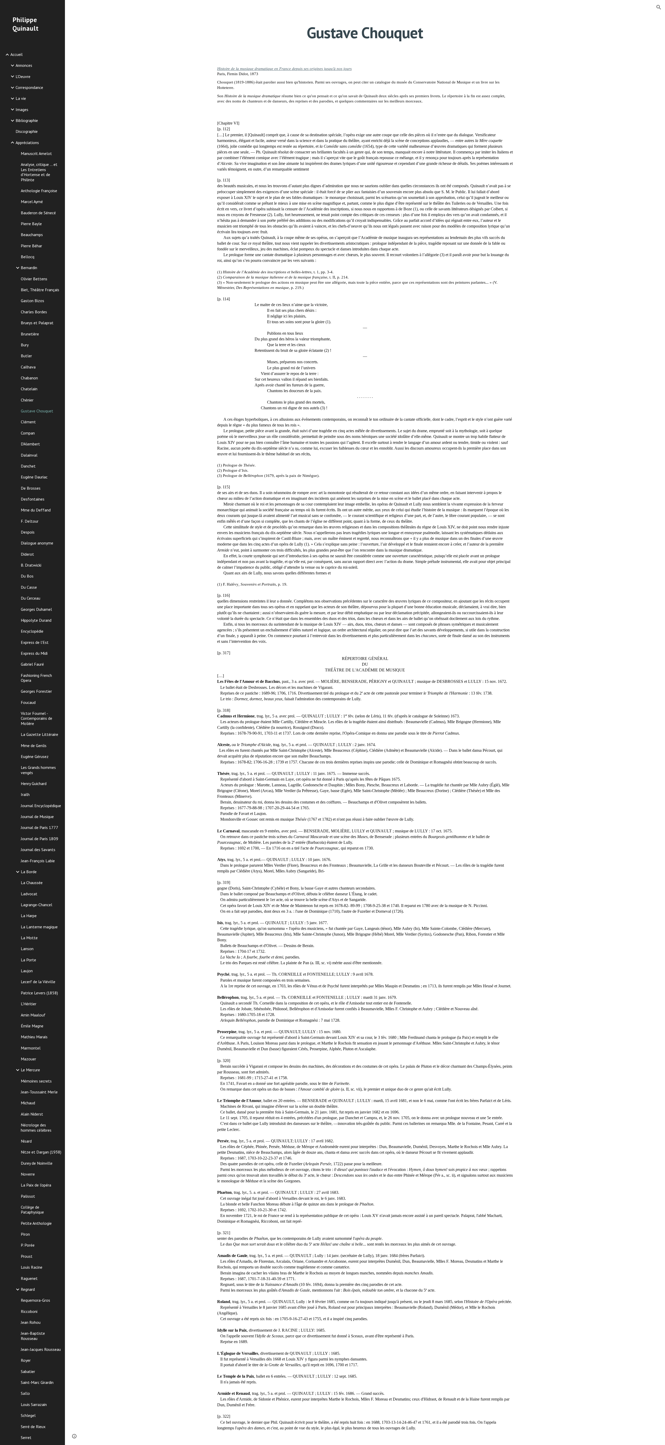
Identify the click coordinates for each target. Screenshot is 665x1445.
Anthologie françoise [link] (39, 190)
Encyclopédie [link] (32, 631)
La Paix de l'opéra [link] (36, 1185)
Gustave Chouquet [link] (37, 410)
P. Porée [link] (28, 1245)
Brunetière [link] (30, 333)
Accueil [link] (16, 54)
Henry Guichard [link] (33, 783)
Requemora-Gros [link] (35, 1300)
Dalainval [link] (29, 455)
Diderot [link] (27, 554)
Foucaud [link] (28, 702)
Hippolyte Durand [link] (36, 620)
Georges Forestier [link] (36, 691)
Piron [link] (25, 1234)
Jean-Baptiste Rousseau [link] (33, 1336)
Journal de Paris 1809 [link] (39, 838)
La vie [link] (21, 98)
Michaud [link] (28, 1102)
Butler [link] (26, 355)
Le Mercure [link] (30, 1069)
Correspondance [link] (29, 87)
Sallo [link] (25, 1393)
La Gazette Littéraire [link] (39, 734)
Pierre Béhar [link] (31, 245)
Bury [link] (25, 344)
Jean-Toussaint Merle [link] (39, 1091)
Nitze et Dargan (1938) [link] (41, 1152)
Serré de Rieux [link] (33, 1426)
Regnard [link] (28, 1289)
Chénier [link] (27, 400)
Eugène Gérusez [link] (35, 756)
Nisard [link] (26, 1141)
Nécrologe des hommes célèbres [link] (36, 1127)
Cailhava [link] (28, 367)
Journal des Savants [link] (38, 849)
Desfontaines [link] (32, 499)
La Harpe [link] (29, 915)
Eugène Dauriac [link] (34, 476)
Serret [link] (26, 1437)
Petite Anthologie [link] (36, 1223)
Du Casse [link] (29, 587)
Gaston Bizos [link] (32, 300)
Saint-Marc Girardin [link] (37, 1382)
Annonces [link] (24, 65)
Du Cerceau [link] (30, 598)
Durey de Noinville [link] (36, 1163)
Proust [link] (26, 1256)
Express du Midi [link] (34, 653)
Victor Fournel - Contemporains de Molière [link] (36, 718)
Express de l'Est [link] (35, 642)
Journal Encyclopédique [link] (41, 805)
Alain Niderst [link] (32, 1114)
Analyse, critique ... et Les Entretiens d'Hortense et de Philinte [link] (39, 172)
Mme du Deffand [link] (36, 510)
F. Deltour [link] (29, 521)
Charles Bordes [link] (34, 311)
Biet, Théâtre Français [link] (40, 289)
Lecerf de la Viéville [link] (38, 981)
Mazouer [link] (28, 1058)
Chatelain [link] (29, 388)
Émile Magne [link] (32, 1025)
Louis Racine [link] (31, 1267)
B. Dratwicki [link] (31, 565)
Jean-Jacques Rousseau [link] (41, 1349)
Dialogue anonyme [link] (37, 543)
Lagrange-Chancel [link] (36, 904)
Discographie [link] (27, 131)
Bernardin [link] (29, 267)
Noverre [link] (28, 1174)
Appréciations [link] (27, 142)
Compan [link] (28, 433)
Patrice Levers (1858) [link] (39, 992)
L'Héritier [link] (28, 1003)
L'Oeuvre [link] (23, 76)
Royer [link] (26, 1360)
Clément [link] (28, 421)
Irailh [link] (25, 794)
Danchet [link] (28, 466)
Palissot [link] (28, 1196)
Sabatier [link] (28, 1371)
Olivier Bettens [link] (34, 278)
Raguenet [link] (29, 1278)
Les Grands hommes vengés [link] (38, 770)
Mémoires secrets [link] (36, 1081)
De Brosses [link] (31, 488)
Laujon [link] (27, 970)
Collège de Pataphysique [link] (32, 1209)
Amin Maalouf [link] (33, 1015)
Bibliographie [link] (27, 120)
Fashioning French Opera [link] (36, 678)
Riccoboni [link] (29, 1311)
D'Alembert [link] (30, 443)
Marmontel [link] (31, 1048)
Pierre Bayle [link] (31, 223)
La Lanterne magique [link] (39, 926)
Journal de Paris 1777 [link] (39, 827)
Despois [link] (28, 532)
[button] (659, 7)
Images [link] (22, 109)
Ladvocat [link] (29, 893)
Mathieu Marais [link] (34, 1036)
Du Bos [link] (27, 576)
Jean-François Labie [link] (38, 860)
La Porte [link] (28, 959)
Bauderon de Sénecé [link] (38, 212)
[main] (365, 32)
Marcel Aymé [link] (32, 201)
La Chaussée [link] (32, 882)
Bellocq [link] (27, 256)
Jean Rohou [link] (31, 1322)
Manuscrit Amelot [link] (36, 153)
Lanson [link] (27, 948)
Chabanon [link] (29, 377)
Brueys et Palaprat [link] (37, 322)
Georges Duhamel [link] (36, 609)
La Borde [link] (29, 871)
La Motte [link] (29, 937)
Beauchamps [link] (32, 234)
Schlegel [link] (28, 1415)
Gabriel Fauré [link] (32, 664)
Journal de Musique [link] (37, 816)
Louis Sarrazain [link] (34, 1404)
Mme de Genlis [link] (33, 745)
